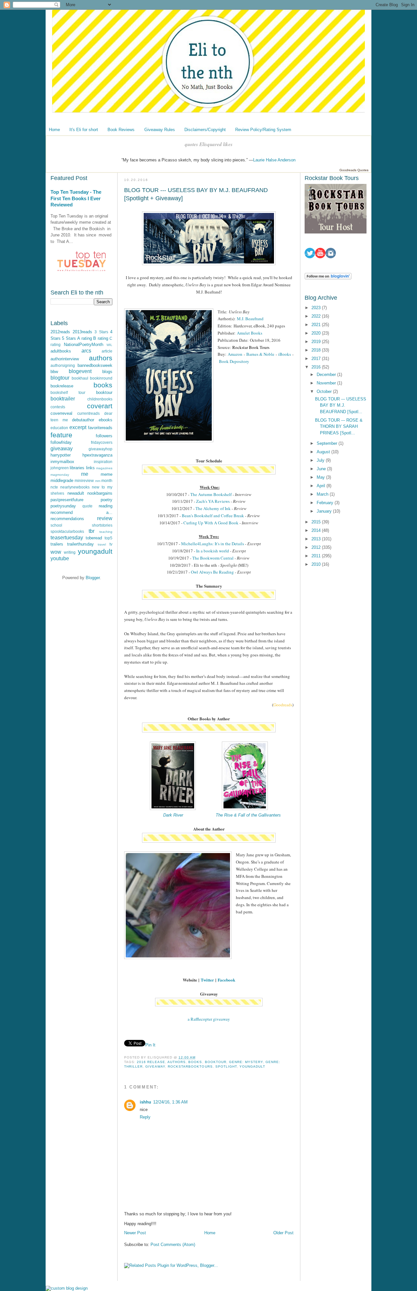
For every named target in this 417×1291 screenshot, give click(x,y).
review (104, 518)
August (324, 451)
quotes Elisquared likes (209, 144)
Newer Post (135, 1232)
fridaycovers (101, 442)
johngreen (59, 468)
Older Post (283, 1232)
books (102, 385)
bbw (54, 371)
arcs (86, 350)
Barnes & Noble (260, 354)
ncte (54, 487)
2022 (316, 316)
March (323, 494)
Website (190, 980)
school (56, 525)
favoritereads (100, 427)
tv (110, 544)
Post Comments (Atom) (173, 1244)
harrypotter (60, 455)
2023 (316, 307)
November (327, 383)
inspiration (103, 461)
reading (105, 505)
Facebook (226, 980)
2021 (316, 324)
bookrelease (61, 385)
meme (106, 474)
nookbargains (99, 493)
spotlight (226, 1066)
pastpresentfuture (66, 499)
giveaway (61, 448)
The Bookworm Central (213, 558)
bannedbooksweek (95, 365)
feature (61, 435)
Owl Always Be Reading (212, 572)
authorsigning (62, 365)
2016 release (151, 1062)
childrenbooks (99, 399)
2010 (316, 564)
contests (57, 407)
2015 (316, 521)
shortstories (102, 525)
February (326, 502)
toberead (94, 537)
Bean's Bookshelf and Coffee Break (213, 515)
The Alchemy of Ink (213, 508)
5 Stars (69, 338)
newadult (75, 493)
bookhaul (80, 378)
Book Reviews (121, 129)
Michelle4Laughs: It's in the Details (212, 544)
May (321, 477)
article (107, 351)
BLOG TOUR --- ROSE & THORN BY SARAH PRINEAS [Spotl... (339, 426)
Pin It (150, 1045)
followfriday (61, 442)
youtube (59, 558)
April (321, 485)
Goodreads (282, 705)
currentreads (88, 413)
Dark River (173, 815)
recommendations (67, 518)
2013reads (82, 331)
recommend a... (81, 512)
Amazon (236, 354)
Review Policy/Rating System (263, 129)
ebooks (105, 419)
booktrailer (62, 398)
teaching (105, 531)
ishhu (145, 1102)
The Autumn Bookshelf (211, 494)
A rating (84, 338)
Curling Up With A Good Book (210, 523)
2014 (316, 530)
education (59, 428)
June (322, 468)
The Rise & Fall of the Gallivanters (248, 815)
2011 (316, 555)
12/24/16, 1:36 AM (170, 1102)
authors (100, 358)
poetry (106, 499)
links (90, 467)
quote (87, 506)
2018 (316, 350)
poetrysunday (63, 505)
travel (102, 544)
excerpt (77, 427)
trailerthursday (80, 544)
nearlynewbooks (75, 487)
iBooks (284, 354)
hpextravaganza (97, 455)
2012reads (60, 331)
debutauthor (83, 419)
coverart (99, 406)
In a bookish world (212, 551)
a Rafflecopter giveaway (209, 1019)
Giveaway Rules (159, 129)
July (321, 460)
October (325, 391)
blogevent (80, 371)
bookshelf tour (67, 392)
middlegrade (61, 480)
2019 (316, 341)
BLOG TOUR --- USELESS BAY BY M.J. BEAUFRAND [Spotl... (340, 405)
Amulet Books (249, 333)
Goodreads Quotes (353, 170)
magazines (104, 468)
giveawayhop (100, 449)
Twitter (207, 980)
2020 (316, 333)
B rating (100, 338)
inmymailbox (62, 461)
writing (70, 552)
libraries (77, 467)
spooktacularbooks (67, 531)
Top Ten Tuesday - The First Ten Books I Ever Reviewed (75, 198)
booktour (104, 392)
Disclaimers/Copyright (205, 129)
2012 (316, 547)
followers (104, 435)
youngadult (95, 551)
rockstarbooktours (190, 1066)
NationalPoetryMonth (83, 344)
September (327, 443)
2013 (316, 538)
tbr (91, 531)
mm (97, 481)
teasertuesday (66, 537)
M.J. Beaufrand (250, 319)
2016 (316, 367)
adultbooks (60, 351)
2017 (316, 358)
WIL (109, 345)
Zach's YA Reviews (213, 501)
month (106, 480)
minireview (84, 480)
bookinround (101, 378)
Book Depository (234, 361)
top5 (108, 538)
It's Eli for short (83, 129)
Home (54, 129)
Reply (145, 1117)
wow (55, 552)
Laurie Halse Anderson (274, 160)
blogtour (59, 378)
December (327, 374)
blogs (107, 371)
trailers (56, 544)
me (84, 474)
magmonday (59, 474)
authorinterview (64, 358)
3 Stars (101, 332)
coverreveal (61, 413)
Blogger (93, 577)
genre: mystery (246, 1062)
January (325, 511)
